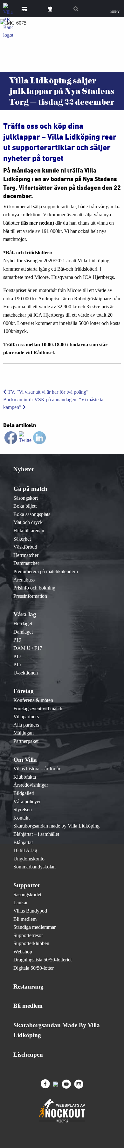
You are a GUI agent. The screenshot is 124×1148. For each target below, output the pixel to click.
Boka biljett (25, 506)
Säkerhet (22, 539)
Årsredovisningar (30, 785)
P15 (17, 664)
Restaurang (28, 986)
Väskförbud (25, 547)
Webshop (22, 951)
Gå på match (30, 488)
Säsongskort (25, 498)
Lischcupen (28, 1054)
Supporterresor (28, 935)
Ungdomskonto (29, 858)
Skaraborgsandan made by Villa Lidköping (56, 825)
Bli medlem (25, 919)
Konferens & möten (33, 700)
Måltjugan (23, 733)
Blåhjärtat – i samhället (36, 834)
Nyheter (23, 469)
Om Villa (25, 759)
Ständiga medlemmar (34, 927)
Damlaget (23, 632)
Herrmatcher (25, 555)
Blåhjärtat (23, 842)
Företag (23, 691)
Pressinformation (30, 596)
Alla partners (26, 725)
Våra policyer (27, 801)
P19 (17, 640)
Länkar (20, 902)
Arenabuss (24, 579)
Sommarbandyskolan (34, 866)
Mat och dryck (28, 522)
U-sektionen (25, 672)
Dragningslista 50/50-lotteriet (42, 959)
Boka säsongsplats (31, 514)
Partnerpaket (25, 741)
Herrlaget (22, 623)
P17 (17, 656)
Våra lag (24, 614)
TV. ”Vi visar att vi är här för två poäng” (47, 392)
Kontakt (21, 818)
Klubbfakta (24, 777)
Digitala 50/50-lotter (33, 968)
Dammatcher (26, 563)
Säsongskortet (27, 894)
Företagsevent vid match (37, 708)
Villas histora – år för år (36, 768)
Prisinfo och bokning (34, 587)
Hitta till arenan (28, 530)
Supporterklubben (31, 943)
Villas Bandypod (30, 910)
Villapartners (26, 716)
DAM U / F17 (27, 648)
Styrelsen (22, 809)
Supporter (26, 885)
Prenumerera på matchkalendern (45, 571)
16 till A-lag (25, 850)
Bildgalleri (23, 793)
